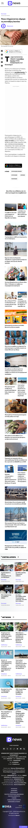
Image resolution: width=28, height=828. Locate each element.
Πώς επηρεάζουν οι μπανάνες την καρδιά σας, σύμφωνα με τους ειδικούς (6, 715)
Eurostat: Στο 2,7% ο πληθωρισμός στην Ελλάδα (6, 690)
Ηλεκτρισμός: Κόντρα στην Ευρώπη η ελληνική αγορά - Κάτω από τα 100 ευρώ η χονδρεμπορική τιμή (15, 524)
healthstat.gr (4, 644)
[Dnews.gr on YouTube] (20, 748)
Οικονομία (3, 13)
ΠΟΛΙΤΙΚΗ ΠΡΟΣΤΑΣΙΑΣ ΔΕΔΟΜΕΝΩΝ (14, 794)
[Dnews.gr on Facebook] (4, 748)
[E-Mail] (1, 62)
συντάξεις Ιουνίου (20, 72)
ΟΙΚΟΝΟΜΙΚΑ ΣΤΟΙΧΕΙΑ (14, 801)
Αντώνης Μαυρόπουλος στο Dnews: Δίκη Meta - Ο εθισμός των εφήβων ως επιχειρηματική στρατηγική (16, 284)
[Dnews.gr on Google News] (17, 748)
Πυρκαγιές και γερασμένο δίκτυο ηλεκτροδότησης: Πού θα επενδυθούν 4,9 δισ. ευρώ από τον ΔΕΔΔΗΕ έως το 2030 (16, 460)
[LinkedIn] (1, 58)
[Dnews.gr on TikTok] (14, 748)
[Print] (1, 65)
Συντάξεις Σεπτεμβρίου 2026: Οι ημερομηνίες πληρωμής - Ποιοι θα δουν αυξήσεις (21, 598)
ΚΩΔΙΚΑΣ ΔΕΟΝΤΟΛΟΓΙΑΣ (14, 799)
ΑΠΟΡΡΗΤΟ (24, 826)
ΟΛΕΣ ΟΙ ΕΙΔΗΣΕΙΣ (14, 745)
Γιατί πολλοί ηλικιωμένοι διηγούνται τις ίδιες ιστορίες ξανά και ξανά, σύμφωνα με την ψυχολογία (22, 390)
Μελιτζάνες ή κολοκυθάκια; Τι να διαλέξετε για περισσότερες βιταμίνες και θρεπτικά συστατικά (15, 437)
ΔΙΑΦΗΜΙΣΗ (14, 790)
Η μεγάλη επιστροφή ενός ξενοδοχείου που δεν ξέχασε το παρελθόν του (22, 303)
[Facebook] (1, 50)
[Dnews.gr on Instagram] (10, 748)
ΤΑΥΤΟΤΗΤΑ (14, 788)
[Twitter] (1, 54)
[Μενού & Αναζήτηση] (2, 3)
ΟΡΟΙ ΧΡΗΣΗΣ (14, 792)
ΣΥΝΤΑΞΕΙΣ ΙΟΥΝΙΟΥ (16, 171)
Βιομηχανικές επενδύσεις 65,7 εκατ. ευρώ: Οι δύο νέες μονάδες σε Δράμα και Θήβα (15, 547)
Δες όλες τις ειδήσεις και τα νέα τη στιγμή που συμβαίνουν (15, 192)
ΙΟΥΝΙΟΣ (23, 175)
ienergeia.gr (4, 673)
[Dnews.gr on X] (7, 748)
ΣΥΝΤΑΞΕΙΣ (14, 175)
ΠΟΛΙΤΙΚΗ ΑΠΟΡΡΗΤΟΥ (14, 796)
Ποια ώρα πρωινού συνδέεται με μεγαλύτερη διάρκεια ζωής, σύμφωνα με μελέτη (10, 390)
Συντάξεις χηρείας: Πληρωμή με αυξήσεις (21, 574)
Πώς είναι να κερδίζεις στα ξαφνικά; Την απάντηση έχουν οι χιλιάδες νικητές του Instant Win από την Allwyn (15, 348)
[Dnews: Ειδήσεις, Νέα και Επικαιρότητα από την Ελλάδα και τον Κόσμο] (14, 3)
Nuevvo (17, 815)
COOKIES (14, 798)
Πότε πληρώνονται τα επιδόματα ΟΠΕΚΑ (6, 596)
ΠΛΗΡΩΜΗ (14, 178)
